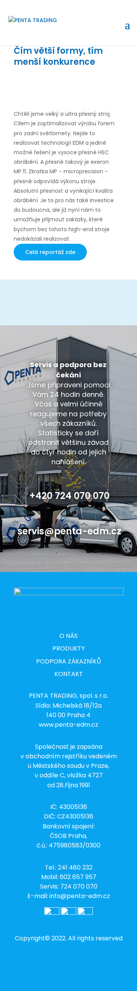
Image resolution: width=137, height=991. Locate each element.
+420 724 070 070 (69, 495)
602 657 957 (78, 877)
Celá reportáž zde (50, 252)
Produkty (69, 648)
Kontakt (68, 674)
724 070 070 (78, 886)
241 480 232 (75, 867)
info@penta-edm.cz (79, 896)
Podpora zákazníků (68, 661)
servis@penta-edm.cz (69, 531)
